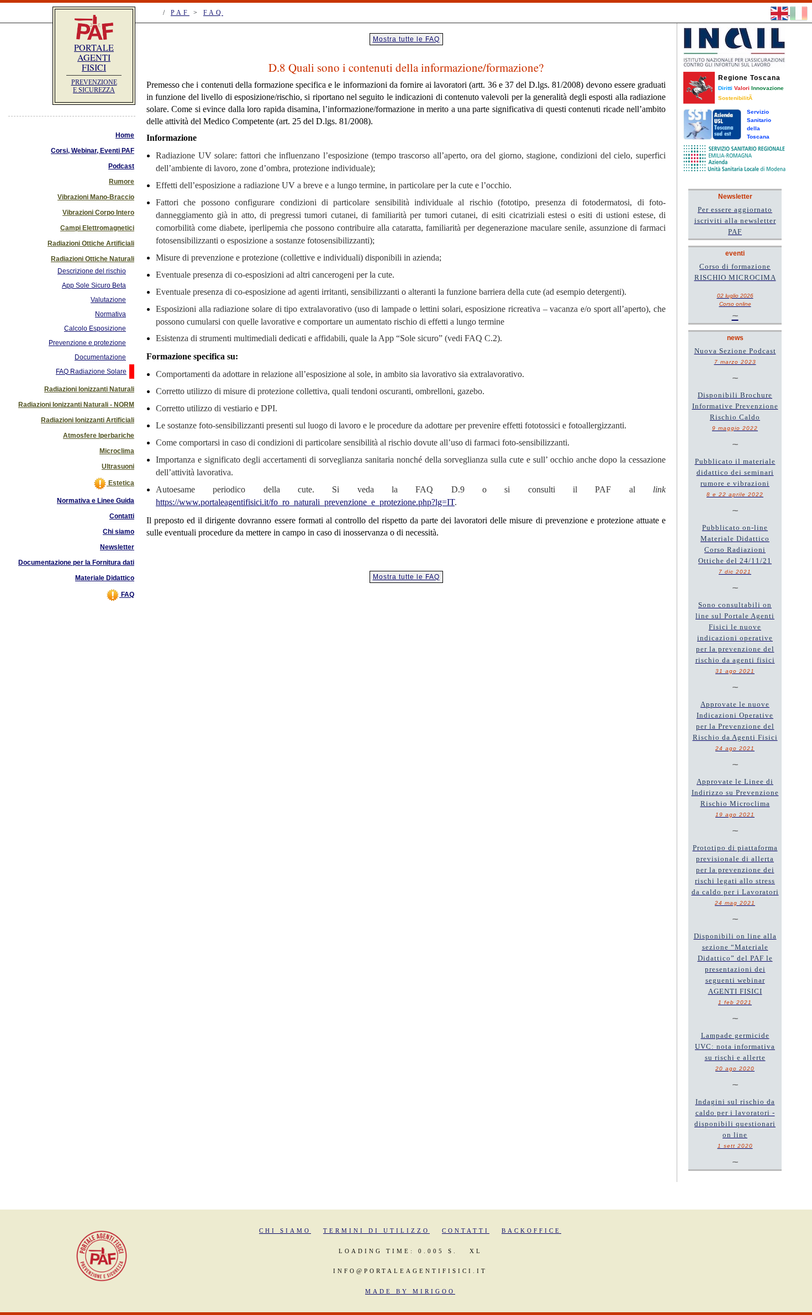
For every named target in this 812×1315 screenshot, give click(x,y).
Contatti (121, 516)
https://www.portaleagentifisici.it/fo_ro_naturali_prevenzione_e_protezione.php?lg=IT (305, 502)
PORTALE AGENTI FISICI (94, 57)
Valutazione (108, 300)
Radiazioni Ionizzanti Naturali (89, 389)
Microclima (116, 451)
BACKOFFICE (531, 1230)
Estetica (120, 483)
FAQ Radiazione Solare (91, 371)
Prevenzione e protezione (87, 343)
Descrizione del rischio (91, 271)
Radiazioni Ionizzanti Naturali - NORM (76, 405)
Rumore (121, 181)
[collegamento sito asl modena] (734, 158)
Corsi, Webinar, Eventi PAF (92, 151)
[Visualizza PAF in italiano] (799, 13)
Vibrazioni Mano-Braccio (95, 197)
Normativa (110, 314)
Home (124, 135)
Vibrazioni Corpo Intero (98, 212)
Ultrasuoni (118, 466)
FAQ (213, 13)
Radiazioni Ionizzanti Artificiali (87, 420)
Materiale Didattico (104, 578)
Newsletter (117, 547)
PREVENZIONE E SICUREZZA (94, 86)
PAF (180, 13)
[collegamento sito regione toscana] (699, 87)
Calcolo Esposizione (95, 328)
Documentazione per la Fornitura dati (76, 562)
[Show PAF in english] (780, 13)
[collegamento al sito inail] (734, 47)
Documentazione (100, 357)
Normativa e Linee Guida (95, 501)
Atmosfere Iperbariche (98, 435)
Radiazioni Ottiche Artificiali (91, 243)
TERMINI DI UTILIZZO (376, 1230)
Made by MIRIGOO (410, 1291)
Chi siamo (118, 531)
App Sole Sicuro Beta (94, 285)
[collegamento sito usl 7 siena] (712, 124)
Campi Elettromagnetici (97, 228)
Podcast (121, 166)
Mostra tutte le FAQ (406, 39)
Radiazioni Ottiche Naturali (92, 259)
